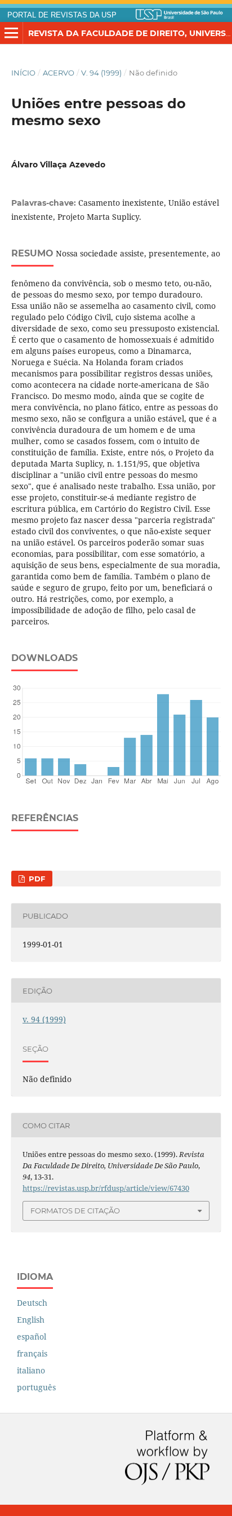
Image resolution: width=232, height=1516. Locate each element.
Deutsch (32, 1302)
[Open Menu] (11, 33)
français (32, 1353)
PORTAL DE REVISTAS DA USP (62, 15)
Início (23, 72)
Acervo (58, 72)
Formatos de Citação (75, 1210)
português (36, 1387)
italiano (31, 1370)
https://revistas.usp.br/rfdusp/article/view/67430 (106, 1188)
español (31, 1336)
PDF (35, 878)
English (30, 1319)
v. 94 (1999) (101, 72)
